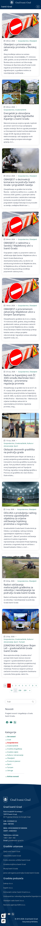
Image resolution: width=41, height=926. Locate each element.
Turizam (22, 642)
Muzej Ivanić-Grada (10, 869)
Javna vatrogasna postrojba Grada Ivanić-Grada (21, 873)
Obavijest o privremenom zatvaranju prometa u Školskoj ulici (20, 47)
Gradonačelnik (20, 110)
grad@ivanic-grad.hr (16, 840)
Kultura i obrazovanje (15, 755)
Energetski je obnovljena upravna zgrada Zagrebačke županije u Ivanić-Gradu (19, 116)
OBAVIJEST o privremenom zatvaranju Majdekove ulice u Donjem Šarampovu (19, 311)
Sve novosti (11, 736)
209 (25, 690)
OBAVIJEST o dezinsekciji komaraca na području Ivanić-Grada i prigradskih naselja (20, 182)
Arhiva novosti (13, 776)
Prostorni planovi (13, 761)
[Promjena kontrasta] (3, 916)
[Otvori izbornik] (38, 6)
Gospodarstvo (23, 41)
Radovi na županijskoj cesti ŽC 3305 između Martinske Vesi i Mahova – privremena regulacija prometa (20, 379)
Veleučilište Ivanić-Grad (12, 856)
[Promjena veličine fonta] (3, 921)
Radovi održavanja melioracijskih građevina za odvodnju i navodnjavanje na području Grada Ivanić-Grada (19, 589)
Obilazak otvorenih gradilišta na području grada (19, 451)
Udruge (10, 770)
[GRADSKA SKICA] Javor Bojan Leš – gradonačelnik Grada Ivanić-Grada (20, 648)
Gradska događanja (14, 749)
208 (20, 690)
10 (11, 690)
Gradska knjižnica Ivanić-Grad (14, 864)
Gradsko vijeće (12, 752)
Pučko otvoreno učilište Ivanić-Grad (16, 860)
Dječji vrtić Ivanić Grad (11, 851)
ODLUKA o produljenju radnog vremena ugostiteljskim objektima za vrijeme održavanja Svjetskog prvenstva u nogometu (20, 518)
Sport (16, 446)
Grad (9, 740)
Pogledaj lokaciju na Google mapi (18, 817)
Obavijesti (33, 41)
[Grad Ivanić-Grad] (17, 799)
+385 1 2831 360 (9, 838)
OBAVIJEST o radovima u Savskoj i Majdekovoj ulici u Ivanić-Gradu (18, 245)
